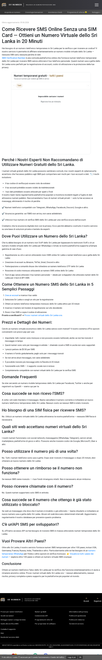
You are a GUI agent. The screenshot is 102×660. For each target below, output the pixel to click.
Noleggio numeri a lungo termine (13, 620)
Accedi (86, 601)
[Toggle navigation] (96, 4)
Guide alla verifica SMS (9, 624)
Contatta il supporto (8, 629)
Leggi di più (72, 657)
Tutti (19, 85)
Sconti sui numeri (7, 616)
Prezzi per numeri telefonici (12, 612)
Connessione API (41, 616)
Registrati (97, 601)
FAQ (2, 633)
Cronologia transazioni (34, 12)
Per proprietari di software (45, 624)
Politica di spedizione (77, 616)
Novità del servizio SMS (10, 637)
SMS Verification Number (13, 58)
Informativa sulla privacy (78, 612)
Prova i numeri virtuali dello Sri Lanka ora (43, 315)
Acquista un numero (12, 12)
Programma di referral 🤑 (77, 12)
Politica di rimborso (76, 620)
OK (80, 657)
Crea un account (12, 295)
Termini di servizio (76, 624)
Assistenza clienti (55, 12)
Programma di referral (43, 620)
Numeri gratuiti (40, 612)
